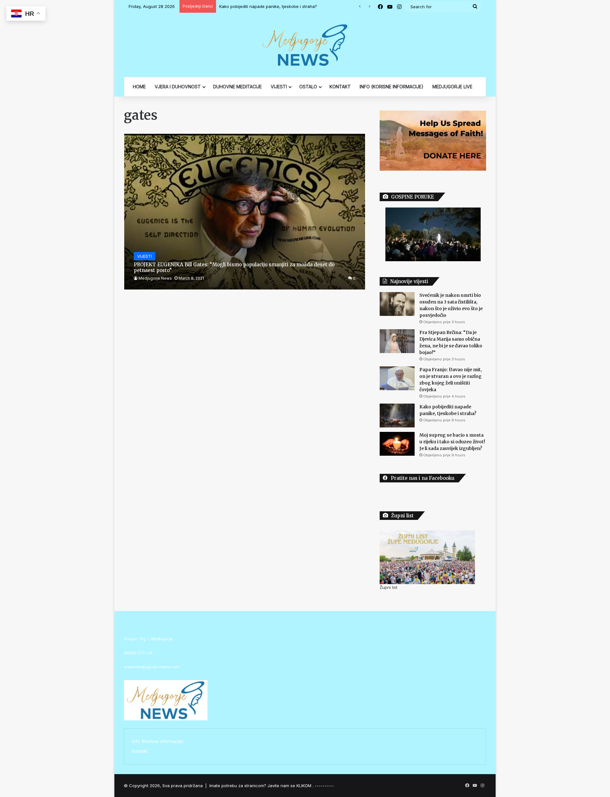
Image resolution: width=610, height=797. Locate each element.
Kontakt (139, 751)
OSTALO (308, 86)
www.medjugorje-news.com (152, 666)
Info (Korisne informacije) (157, 741)
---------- (324, 785)
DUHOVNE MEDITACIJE (237, 86)
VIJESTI (279, 86)
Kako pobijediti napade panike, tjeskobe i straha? (268, 6)
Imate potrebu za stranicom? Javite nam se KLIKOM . (261, 785)
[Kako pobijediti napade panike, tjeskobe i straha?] (397, 415)
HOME (139, 86)
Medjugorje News (155, 278)
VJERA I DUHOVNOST (178, 86)
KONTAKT (340, 86)
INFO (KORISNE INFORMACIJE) (392, 86)
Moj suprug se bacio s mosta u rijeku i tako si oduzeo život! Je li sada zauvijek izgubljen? (452, 441)
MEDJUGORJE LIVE (452, 86)
